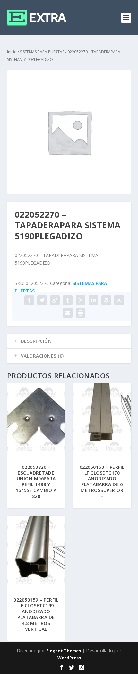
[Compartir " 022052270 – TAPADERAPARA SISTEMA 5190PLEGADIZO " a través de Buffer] (106, 300)
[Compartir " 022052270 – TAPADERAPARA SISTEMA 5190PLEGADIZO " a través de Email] (68, 313)
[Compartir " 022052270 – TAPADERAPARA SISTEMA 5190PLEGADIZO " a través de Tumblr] (68, 300)
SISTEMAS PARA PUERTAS (42, 52)
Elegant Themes (63, 650)
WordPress (69, 658)
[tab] (69, 341)
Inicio (12, 52)
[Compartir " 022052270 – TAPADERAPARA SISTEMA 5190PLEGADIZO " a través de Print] (80, 313)
